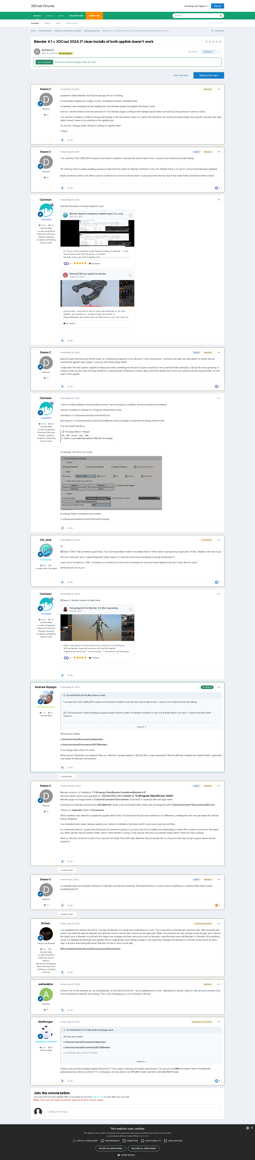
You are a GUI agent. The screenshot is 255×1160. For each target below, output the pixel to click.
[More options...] (219, 89)
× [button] (252, 1128)
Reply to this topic (209, 75)
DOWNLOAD (94, 15)
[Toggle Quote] (64, 695)
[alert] (127, 1142)
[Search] (221, 15)
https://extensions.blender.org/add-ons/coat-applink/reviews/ (90, 948)
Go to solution (44, 62)
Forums (35, 23)
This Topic (209, 15)
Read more (143, 1136)
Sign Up (217, 6)
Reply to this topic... (59, 1111)
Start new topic (181, 75)
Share (193, 51)
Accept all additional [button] (110, 1148)
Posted (69, 89)
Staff (58, 23)
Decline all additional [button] (144, 1148)
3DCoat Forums (42, 6)
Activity (49, 15)
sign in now (98, 1097)
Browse (37, 15)
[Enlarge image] (88, 436)
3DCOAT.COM (76, 15)
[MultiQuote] (62, 140)
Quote (70, 140)
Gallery (47, 23)
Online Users (71, 23)
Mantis (61, 15)
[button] (127, 1155)
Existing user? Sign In (196, 6)
